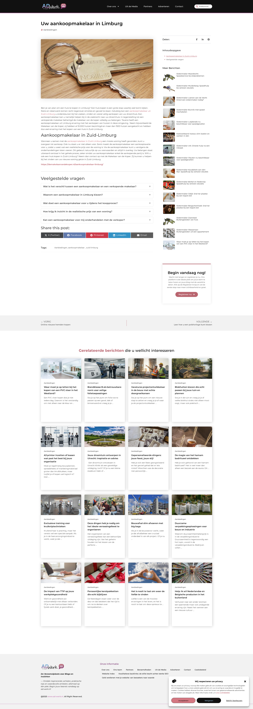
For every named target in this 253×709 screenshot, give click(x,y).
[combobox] (203, 6)
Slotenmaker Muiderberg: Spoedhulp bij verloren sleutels (192, 87)
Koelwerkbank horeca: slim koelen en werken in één (193, 135)
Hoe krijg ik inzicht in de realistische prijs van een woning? (97, 211)
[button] (245, 681)
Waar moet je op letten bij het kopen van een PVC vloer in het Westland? (192, 243)
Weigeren (209, 701)
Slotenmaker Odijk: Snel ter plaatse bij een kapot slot (192, 195)
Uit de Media (131, 6)
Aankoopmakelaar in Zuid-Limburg (181, 56)
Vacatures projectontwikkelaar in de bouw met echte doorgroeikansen (148, 390)
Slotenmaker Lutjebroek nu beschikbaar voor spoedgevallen (190, 123)
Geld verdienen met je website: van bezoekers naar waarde (128, 678)
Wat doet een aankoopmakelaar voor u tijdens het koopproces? (97, 203)
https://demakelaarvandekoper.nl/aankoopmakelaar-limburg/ (72, 164)
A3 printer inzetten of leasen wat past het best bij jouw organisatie (59, 458)
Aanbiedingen (50, 30)
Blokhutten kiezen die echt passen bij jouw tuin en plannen (189, 390)
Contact (179, 6)
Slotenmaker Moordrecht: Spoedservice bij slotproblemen (190, 75)
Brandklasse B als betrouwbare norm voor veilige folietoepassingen (104, 390)
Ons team (117, 670)
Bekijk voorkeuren (234, 701)
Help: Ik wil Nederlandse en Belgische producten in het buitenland (190, 594)
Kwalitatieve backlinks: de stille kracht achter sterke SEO (143, 674)
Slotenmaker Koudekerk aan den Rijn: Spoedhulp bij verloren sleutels (192, 171)
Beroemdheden (144, 670)
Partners (148, 6)
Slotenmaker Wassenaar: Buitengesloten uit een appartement (192, 231)
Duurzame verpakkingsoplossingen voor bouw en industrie (191, 526)
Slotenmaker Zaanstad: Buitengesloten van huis (187, 219)
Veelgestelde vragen (175, 59)
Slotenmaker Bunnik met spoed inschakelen (190, 111)
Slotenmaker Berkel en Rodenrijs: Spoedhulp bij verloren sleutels (191, 183)
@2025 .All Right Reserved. (61, 696)
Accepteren (183, 701)
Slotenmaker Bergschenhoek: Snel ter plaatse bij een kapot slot (193, 207)
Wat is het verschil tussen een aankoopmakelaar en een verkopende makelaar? (97, 186)
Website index (108, 674)
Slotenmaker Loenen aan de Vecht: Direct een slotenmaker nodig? (191, 99)
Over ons (111, 6)
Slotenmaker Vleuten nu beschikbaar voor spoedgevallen (192, 159)
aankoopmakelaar (76, 247)
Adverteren (163, 6)
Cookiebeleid (200, 670)
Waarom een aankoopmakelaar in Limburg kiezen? (97, 194)
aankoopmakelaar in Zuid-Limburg (84, 141)
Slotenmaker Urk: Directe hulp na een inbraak (193, 147)
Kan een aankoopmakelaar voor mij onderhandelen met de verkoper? (97, 220)
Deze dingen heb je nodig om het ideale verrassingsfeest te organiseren (103, 526)
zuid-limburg (92, 247)
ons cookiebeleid (223, 693)
